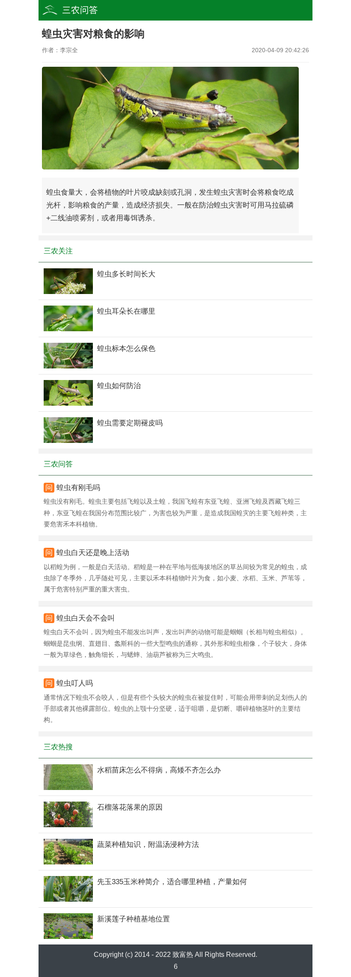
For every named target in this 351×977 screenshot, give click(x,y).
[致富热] (86, 10)
